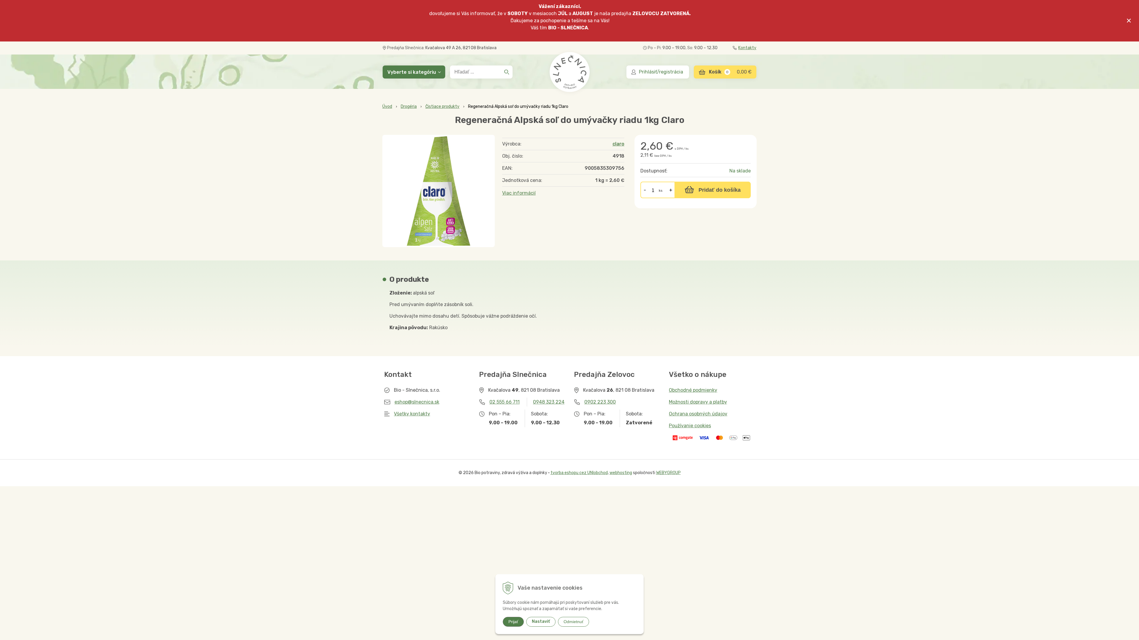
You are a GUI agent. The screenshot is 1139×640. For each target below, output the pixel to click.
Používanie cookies (690, 425)
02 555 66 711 (504, 402)
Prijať (513, 621)
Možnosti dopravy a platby (698, 402)
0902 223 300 (600, 402)
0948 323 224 (548, 402)
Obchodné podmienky (693, 390)
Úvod (387, 106)
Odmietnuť (573, 621)
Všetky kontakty (412, 414)
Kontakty (747, 47)
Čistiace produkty (442, 106)
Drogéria (409, 106)
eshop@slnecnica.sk (416, 402)
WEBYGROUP (668, 472)
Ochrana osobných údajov (698, 414)
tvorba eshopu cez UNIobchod (579, 472)
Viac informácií (519, 193)
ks (661, 190)
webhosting (621, 472)
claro (618, 144)
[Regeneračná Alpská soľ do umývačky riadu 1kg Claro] (438, 191)
